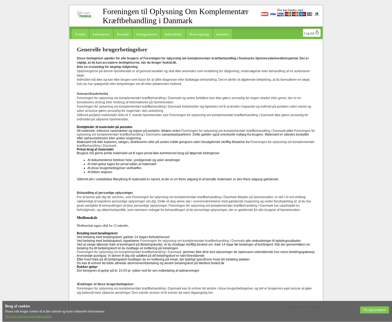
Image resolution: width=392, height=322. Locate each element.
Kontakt (123, 34)
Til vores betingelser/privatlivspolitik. (28, 316)
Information (101, 34)
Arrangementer (146, 34)
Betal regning (199, 34)
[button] (374, 309)
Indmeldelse (173, 34)
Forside (80, 34)
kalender (222, 34)
